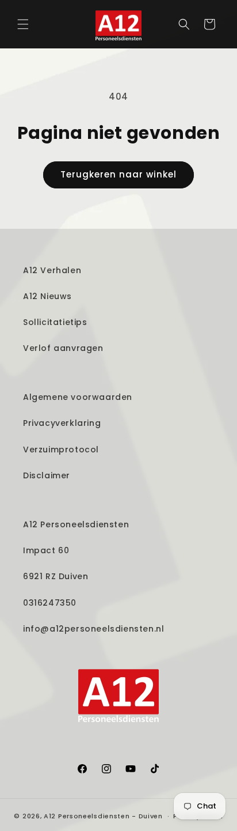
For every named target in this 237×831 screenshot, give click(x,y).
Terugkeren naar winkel (118, 174)
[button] (23, 24)
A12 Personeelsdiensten (76, 524)
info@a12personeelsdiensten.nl (93, 628)
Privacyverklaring (62, 423)
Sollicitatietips (55, 322)
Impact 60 (46, 550)
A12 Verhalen (52, 270)
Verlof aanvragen (63, 348)
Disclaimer (46, 475)
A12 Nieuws (47, 296)
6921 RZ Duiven (55, 576)
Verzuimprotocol (61, 449)
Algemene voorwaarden (77, 397)
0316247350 (50, 603)
